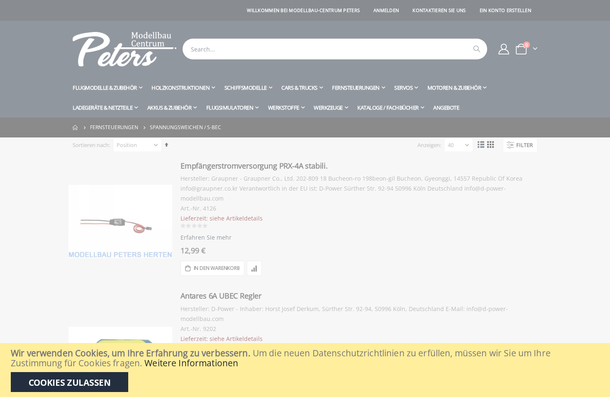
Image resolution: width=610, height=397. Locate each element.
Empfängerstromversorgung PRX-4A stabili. (254, 166)
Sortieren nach (91, 145)
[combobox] (335, 49)
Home (75, 127)
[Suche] (476, 49)
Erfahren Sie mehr (206, 237)
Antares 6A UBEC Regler (221, 296)
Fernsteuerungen (114, 127)
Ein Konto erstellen (505, 10)
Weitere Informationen (191, 363)
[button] (254, 268)
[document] (306, 370)
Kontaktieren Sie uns (439, 10)
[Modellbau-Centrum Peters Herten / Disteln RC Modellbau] (124, 49)
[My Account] (503, 49)
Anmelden (386, 10)
